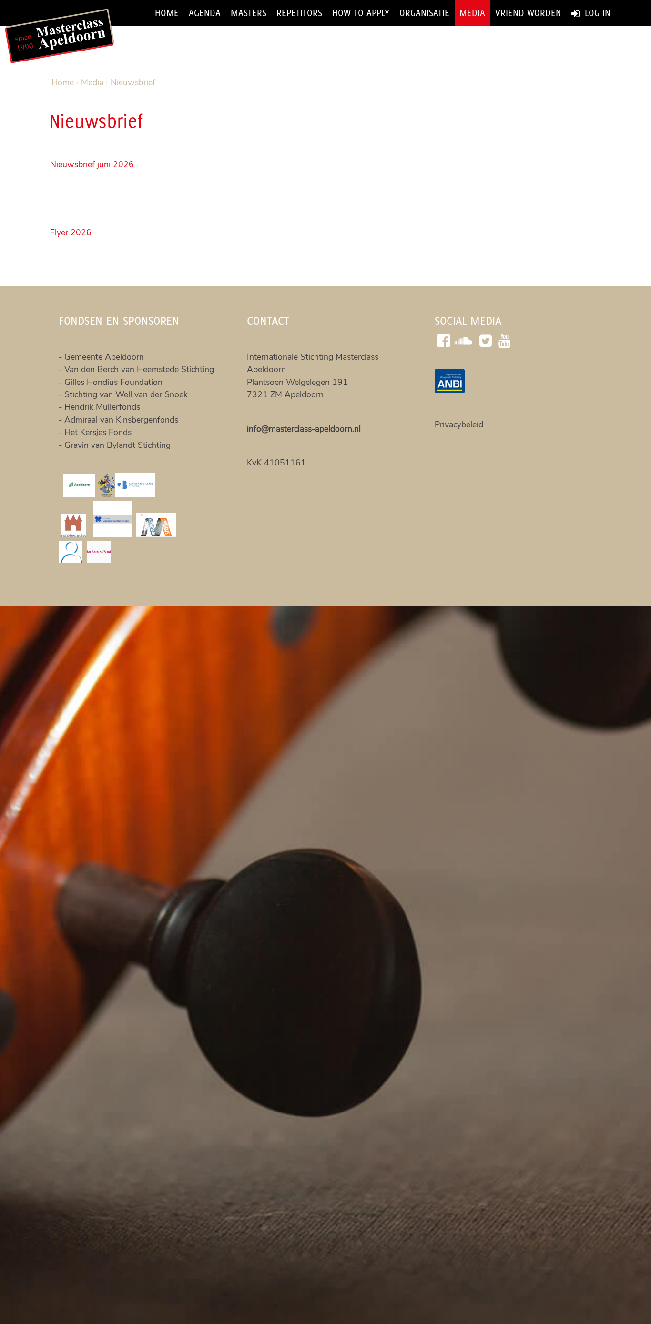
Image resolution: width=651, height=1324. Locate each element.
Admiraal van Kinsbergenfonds (121, 419)
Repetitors (299, 12)
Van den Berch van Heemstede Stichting (139, 369)
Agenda (205, 12)
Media (472, 12)
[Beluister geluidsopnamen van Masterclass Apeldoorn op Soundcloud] (465, 339)
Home (167, 12)
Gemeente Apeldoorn (105, 357)
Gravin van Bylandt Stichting (117, 445)
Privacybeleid (459, 424)
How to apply (360, 12)
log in (596, 12)
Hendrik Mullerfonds (102, 407)
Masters (248, 12)
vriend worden (528, 12)
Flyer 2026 (71, 232)
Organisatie (424, 12)
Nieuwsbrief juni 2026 (92, 164)
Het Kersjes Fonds (98, 432)
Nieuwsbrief (133, 82)
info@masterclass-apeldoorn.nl (304, 429)
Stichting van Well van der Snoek (126, 394)
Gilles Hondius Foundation (113, 382)
